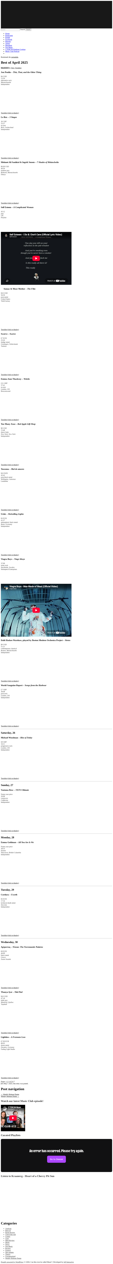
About (7, 43)
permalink (14, 57)
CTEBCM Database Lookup (15, 49)
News (7, 1244)
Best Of (8, 1230)
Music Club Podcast (12, 51)
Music (7, 1242)
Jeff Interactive (69, 1262)
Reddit (7, 37)
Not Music (9, 47)
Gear (7, 1238)
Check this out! (10, 1234)
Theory (7, 1254)
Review (8, 1248)
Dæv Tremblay (16, 68)
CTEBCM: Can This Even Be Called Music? (56, 14)
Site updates (9, 1252)
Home (7, 33)
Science (8, 1250)
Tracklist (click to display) (10, 113)
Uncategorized (10, 1256)
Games (7, 1236)
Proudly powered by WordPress (12, 1262)
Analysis (8, 1229)
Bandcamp (9, 35)
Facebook (8, 39)
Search (22, 29)
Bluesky (8, 41)
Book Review (10, 1232)
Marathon (8, 45)
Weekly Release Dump (10, 1094)
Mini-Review (10, 1240)
